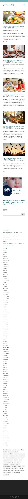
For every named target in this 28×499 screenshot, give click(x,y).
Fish (22, 457)
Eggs (4, 457)
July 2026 (5, 250)
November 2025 (6, 266)
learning (4, 462)
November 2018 (6, 353)
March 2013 (5, 431)
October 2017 (5, 379)
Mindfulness (12, 464)
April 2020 (5, 321)
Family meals (18, 457)
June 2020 (5, 316)
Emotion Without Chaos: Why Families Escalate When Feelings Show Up (13, 94)
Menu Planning (6, 30)
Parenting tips (14, 466)
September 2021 (6, 302)
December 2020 (6, 310)
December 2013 (6, 423)
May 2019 (5, 341)
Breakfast (5, 451)
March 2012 (5, 446)
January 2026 (5, 262)
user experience (6, 474)
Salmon (12, 470)
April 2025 (5, 272)
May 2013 (5, 427)
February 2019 (6, 347)
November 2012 (6, 440)
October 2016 (5, 401)
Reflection (21, 468)
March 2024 (5, 288)
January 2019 (5, 349)
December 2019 (6, 327)
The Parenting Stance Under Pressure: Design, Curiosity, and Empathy (13, 61)
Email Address (6, 206)
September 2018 (6, 357)
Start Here (14, 64)
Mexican (18, 462)
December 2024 (6, 278)
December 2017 (6, 375)
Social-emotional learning (19, 470)
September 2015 (6, 419)
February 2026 (6, 260)
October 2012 (5, 441)
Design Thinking (21, 455)
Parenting (17, 464)
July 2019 (5, 337)
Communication (21, 453)
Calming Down (5, 453)
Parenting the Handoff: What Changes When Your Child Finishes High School (14, 159)
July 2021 (5, 306)
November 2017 (6, 377)
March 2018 (5, 369)
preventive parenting (6, 468)
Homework (5, 460)
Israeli (20, 460)
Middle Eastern (5, 464)
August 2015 (5, 421)
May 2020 (5, 319)
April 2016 (5, 413)
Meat (15, 462)
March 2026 (5, 258)
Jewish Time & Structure (19, 28)
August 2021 (5, 304)
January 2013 (5, 435)
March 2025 (5, 274)
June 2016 (5, 409)
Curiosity (15, 455)
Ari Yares (6, 28)
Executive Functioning (10, 457)
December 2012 (6, 437)
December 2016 (6, 397)
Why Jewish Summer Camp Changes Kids (11, 235)
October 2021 (5, 300)
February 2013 (6, 433)
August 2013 (5, 425)
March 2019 (5, 345)
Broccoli (9, 451)
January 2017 (5, 395)
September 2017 (6, 381)
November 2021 (6, 298)
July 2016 (5, 407)
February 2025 (6, 276)
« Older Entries (6, 175)
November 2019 (6, 329)
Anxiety (18, 449)
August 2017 (5, 383)
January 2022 (5, 294)
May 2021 (5, 308)
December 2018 (6, 351)
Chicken (11, 453)
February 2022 (6, 292)
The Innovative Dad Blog (19, 96)
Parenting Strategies (6, 466)
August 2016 (5, 405)
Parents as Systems (18, 62)
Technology (9, 472)
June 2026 (5, 252)
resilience (5, 470)
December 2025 (6, 264)
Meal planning (10, 462)
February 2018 (6, 371)
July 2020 (5, 314)
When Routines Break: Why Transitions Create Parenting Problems (13, 127)
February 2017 (6, 393)
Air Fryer (13, 449)
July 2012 (5, 444)
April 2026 (5, 256)
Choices (15, 453)
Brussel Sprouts (15, 451)
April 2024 (5, 286)
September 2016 (6, 403)
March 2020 (5, 322)
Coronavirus (5, 455)
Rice (9, 470)
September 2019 (6, 333)
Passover (19, 466)
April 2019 (5, 343)
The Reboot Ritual (6, 237)
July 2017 (5, 385)
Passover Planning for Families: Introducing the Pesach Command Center (13, 27)
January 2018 (5, 373)
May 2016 (5, 411)
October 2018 (5, 355)
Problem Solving (15, 468)
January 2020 (5, 325)
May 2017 (5, 389)
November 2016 (6, 399)
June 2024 (5, 282)
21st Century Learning (7, 449)
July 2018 (5, 361)
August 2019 (5, 335)
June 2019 (5, 339)
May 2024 (5, 284)
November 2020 (6, 312)
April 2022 (5, 290)
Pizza (23, 466)
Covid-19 (10, 455)
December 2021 (6, 296)
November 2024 (6, 280)
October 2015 (5, 417)
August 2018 (5, 359)
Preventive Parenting (13, 30)
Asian (22, 449)
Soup (4, 472)
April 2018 (5, 367)
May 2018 (5, 365)
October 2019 (5, 331)
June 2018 (5, 363)
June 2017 (5, 387)
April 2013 (5, 429)
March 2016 (5, 415)
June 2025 (5, 268)
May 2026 (5, 254)
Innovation (11, 460)
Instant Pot (16, 460)
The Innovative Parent (16, 472)
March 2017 (5, 391)
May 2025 (5, 270)
